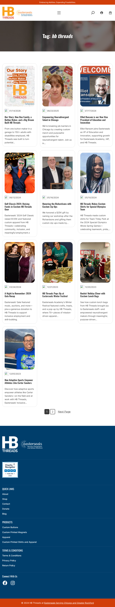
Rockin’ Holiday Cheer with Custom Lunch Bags (92, 295)
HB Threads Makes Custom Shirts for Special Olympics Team (93, 206)
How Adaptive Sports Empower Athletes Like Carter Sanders (19, 381)
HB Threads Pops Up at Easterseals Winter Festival (55, 295)
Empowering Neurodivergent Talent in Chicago (55, 118)
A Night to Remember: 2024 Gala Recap (18, 295)
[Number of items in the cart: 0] (110, 13)
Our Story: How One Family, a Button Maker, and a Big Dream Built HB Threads (19, 120)
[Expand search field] (93, 12)
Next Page (64, 411)
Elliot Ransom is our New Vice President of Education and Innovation (94, 120)
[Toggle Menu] (59, 13)
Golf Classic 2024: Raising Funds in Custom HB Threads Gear (18, 206)
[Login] (102, 13)
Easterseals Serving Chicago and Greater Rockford (69, 603)
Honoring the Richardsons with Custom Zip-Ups (56, 205)
